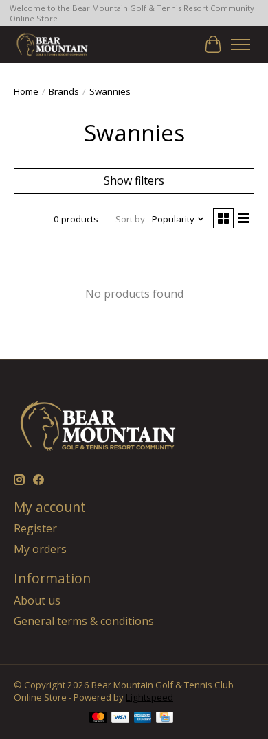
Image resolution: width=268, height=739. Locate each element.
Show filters (134, 180)
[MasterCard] (98, 718)
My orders (40, 548)
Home (26, 91)
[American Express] (143, 718)
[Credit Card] (164, 718)
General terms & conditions (84, 621)
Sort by (130, 219)
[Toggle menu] (240, 44)
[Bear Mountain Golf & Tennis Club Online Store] (52, 44)
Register (35, 528)
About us (37, 600)
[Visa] (120, 718)
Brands (64, 91)
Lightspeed (149, 697)
